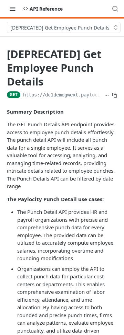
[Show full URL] (106, 95)
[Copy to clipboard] (114, 95)
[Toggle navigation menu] (12, 8)
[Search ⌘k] (115, 8)
